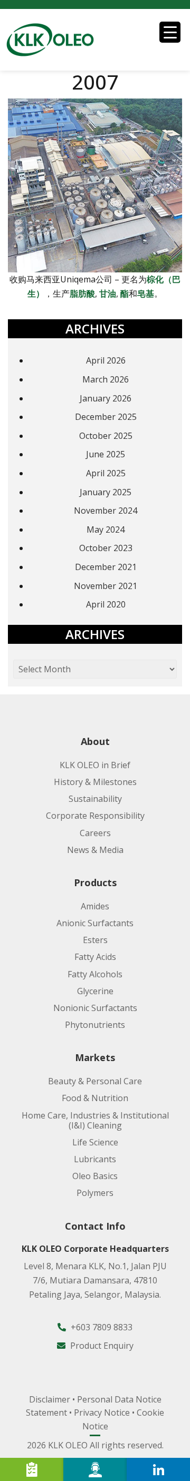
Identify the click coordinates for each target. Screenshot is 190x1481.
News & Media (95, 850)
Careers (95, 833)
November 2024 (105, 510)
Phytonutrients (95, 1025)
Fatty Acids (95, 957)
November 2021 (105, 586)
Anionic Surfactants (95, 923)
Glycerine (95, 991)
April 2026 (106, 360)
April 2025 (106, 473)
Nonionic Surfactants (95, 1008)
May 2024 (106, 529)
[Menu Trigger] (169, 32)
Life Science (95, 1142)
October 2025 (105, 436)
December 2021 (106, 567)
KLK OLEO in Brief (95, 765)
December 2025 (106, 417)
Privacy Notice (102, 1412)
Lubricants (95, 1159)
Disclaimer (49, 1399)
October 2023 (105, 548)
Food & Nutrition (95, 1098)
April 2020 (106, 604)
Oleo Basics (95, 1176)
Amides (95, 906)
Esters (95, 940)
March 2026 (105, 379)
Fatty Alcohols (95, 974)
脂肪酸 (82, 293)
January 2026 (105, 398)
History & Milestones (95, 782)
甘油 (107, 293)
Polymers (95, 1193)
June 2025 (105, 454)
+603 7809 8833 (100, 1327)
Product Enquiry (101, 1345)
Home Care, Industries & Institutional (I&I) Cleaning (95, 1120)
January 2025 (105, 492)
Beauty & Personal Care (95, 1081)
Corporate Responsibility (95, 815)
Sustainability (95, 799)
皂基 (145, 293)
